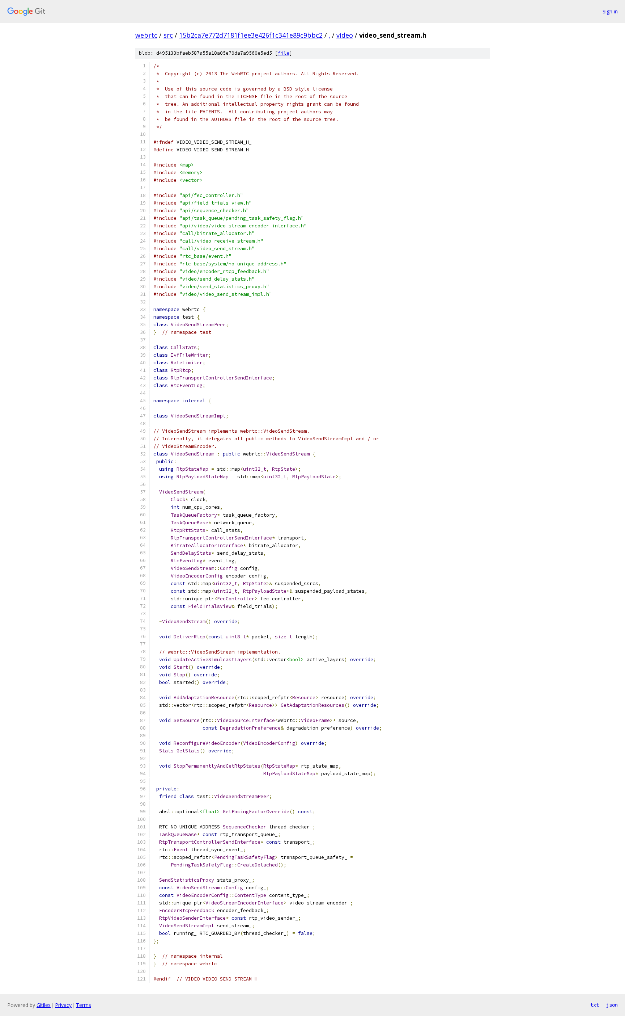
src (168, 35)
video (344, 35)
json (612, 1005)
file (283, 53)
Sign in (610, 11)
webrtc (146, 35)
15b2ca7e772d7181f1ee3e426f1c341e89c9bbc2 (251, 35)
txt (594, 1005)
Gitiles (44, 1005)
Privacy (63, 1005)
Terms (83, 1005)
